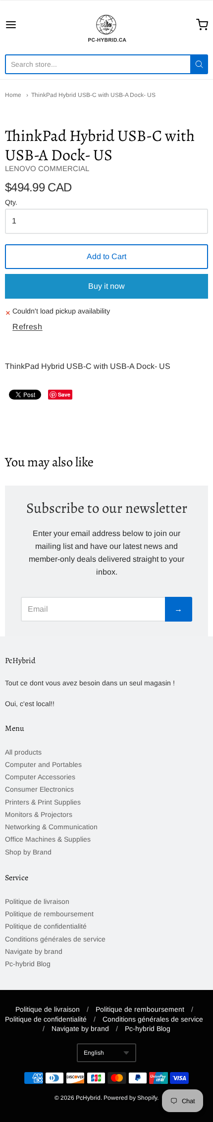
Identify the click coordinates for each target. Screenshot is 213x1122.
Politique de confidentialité (46, 926)
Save (64, 394)
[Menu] (25, 25)
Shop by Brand (28, 852)
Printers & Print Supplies (43, 802)
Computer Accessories (40, 777)
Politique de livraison (37, 901)
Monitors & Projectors (38, 814)
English (94, 1052)
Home (13, 94)
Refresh (27, 326)
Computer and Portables (43, 764)
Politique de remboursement (49, 914)
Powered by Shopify (130, 1097)
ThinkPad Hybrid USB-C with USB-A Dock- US (93, 94)
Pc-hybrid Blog (28, 964)
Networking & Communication (51, 827)
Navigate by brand (33, 951)
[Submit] (199, 64)
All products (23, 752)
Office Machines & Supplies (48, 839)
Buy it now (106, 286)
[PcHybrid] (106, 25)
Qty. (11, 202)
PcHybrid (88, 1097)
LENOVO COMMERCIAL (47, 168)
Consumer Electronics (39, 789)
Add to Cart (106, 256)
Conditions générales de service (55, 939)
